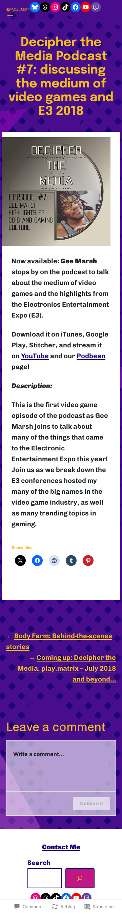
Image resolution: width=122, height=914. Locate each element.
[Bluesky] (35, 7)
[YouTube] (86, 7)
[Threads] (45, 7)
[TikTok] (65, 7)
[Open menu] (10, 17)
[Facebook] (75, 7)
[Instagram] (55, 7)
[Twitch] (96, 7)
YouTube (35, 356)
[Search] (80, 878)
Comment (91, 803)
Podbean (91, 356)
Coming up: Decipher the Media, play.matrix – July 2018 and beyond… (66, 668)
